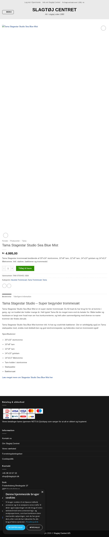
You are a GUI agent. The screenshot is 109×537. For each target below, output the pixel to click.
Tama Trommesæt (35, 280)
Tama (24, 241)
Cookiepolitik (7, 459)
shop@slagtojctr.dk (10, 476)
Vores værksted (9, 448)
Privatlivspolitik (32, 522)
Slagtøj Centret (54, 9)
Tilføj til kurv (25, 268)
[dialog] (24, 511)
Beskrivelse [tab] (6, 296)
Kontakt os (7, 438)
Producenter (15, 241)
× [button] (42, 492)
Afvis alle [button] (35, 527)
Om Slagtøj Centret (10, 443)
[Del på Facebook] (4, 286)
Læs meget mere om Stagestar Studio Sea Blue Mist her (27, 377)
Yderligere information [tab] (22, 296)
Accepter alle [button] (15, 527)
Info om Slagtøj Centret (51, 2)
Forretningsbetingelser (12, 454)
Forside (5, 241)
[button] (33, 2)
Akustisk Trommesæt (19, 280)
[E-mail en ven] (9, 286)
